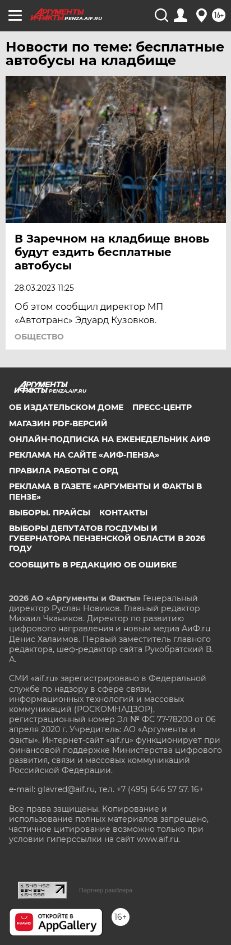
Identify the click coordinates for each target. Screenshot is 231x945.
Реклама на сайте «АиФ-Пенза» (84, 455)
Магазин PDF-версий (58, 423)
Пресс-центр (162, 407)
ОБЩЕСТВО (39, 337)
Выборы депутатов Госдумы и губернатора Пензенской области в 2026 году (107, 538)
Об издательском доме (66, 407)
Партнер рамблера (105, 890)
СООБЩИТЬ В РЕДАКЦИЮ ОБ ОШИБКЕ (93, 565)
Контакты (123, 513)
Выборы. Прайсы (49, 513)
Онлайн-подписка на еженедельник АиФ (109, 439)
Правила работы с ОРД (63, 470)
